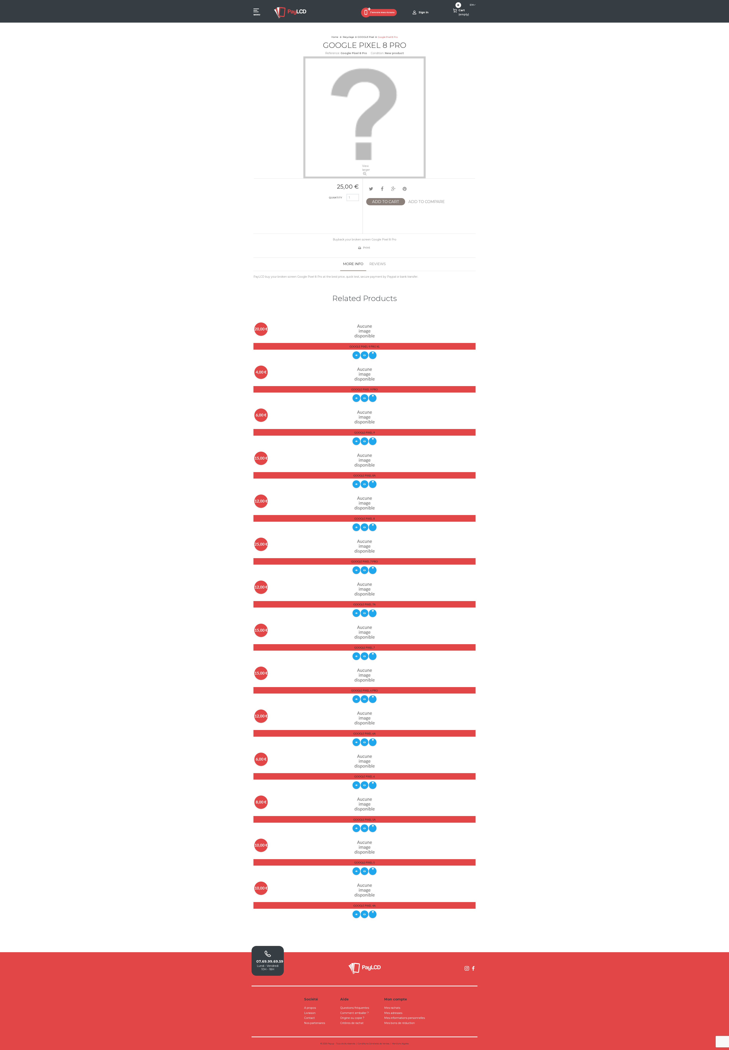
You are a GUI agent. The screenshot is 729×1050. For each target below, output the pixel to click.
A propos (310, 1008)
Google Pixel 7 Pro (364, 561)
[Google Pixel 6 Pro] (364, 675)
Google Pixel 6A (364, 733)
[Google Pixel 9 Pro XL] (364, 331)
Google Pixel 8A (364, 475)
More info (353, 264)
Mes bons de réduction (399, 1023)
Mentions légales (400, 1043)
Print (366, 247)
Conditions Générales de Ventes (373, 1043)
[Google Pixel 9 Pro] (364, 374)
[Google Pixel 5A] (364, 804)
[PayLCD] (290, 12)
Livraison (310, 1013)
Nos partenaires (314, 1023)
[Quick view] (356, 355)
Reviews (377, 264)
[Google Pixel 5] (364, 847)
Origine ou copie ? (352, 1018)
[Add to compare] (364, 355)
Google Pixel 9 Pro (364, 389)
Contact (309, 1018)
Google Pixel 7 (364, 647)
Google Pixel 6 (364, 776)
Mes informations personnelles (404, 1018)
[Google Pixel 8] (364, 503)
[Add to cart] (372, 355)
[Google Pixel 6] (364, 761)
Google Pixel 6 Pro (364, 690)
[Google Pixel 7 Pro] (364, 546)
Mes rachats (392, 1008)
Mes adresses (393, 1013)
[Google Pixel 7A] (364, 589)
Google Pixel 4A (364, 905)
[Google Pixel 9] (364, 417)
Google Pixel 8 (364, 518)
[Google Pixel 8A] (364, 460)
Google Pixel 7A (364, 604)
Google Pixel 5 (364, 862)
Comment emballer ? (354, 1013)
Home (334, 37)
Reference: (332, 53)
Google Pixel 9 (364, 432)
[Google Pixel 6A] (364, 718)
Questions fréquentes (354, 1008)
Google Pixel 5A (364, 819)
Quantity (335, 197)
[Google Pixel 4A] (364, 890)
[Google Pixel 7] (364, 632)
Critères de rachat (352, 1023)
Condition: (377, 53)
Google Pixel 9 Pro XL (365, 346)
